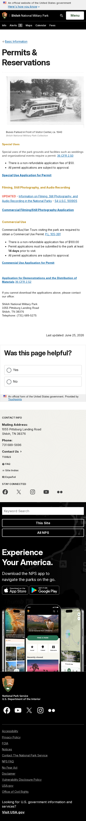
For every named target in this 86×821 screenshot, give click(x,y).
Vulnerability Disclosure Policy (22, 779)
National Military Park (30, 15)
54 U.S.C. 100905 (66, 201)
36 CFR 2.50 (65, 155)
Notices (7, 749)
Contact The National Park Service (25, 755)
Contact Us (11, 451)
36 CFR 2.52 (23, 281)
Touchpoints (15, 399)
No (15, 381)
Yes (15, 370)
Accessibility (10, 731)
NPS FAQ (8, 761)
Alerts (15, 25)
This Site (43, 523)
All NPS (43, 533)
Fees (52, 25)
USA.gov (7, 785)
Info (4, 25)
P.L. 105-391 (53, 234)
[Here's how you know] (43, 5)
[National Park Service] (4, 15)
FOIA (5, 743)
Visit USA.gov (13, 812)
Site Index (12, 470)
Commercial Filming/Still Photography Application (38, 210)
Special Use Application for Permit (26, 175)
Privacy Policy (11, 737)
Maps (29, 25)
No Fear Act (9, 767)
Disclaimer (8, 773)
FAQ (7, 463)
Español (10, 476)
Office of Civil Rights (15, 791)
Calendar (40, 25)
